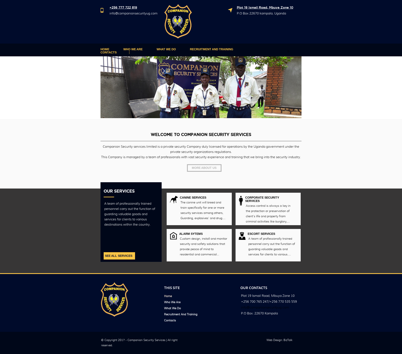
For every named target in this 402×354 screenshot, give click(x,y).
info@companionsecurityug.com (133, 13)
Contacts (108, 52)
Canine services (193, 197)
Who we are (133, 49)
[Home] (178, 37)
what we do (166, 49)
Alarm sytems (191, 233)
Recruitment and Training (211, 49)
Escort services (261, 233)
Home (104, 49)
